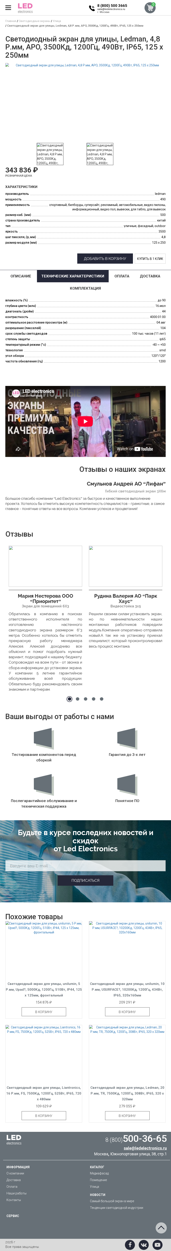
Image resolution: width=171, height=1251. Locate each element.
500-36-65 (136, 1138)
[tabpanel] (45, 620)
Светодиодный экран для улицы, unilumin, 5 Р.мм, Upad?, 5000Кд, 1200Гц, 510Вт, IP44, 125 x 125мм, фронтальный (44, 990)
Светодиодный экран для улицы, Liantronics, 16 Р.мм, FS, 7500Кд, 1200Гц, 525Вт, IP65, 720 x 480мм (43, 1093)
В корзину (43, 1012)
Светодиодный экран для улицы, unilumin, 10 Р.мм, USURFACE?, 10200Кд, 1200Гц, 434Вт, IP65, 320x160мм (127, 990)
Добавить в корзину (105, 258)
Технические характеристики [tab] (72, 276)
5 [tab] (101, 699)
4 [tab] (93, 699)
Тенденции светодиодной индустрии (116, 1207)
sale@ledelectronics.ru (111, 9)
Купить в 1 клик (150, 259)
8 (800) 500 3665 (112, 5)
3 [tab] (85, 699)
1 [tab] (69, 699)
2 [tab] (77, 699)
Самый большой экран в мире (112, 1201)
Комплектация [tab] (85, 288)
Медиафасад (99, 1173)
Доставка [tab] (150, 276)
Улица (94, 1186)
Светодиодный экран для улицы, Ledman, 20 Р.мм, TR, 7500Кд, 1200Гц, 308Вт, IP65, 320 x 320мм (127, 1093)
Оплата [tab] (121, 276)
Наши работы (16, 1193)
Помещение (98, 1180)
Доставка (13, 1180)
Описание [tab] (20, 276)
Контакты (13, 1200)
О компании (15, 1173)
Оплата (11, 1186)
